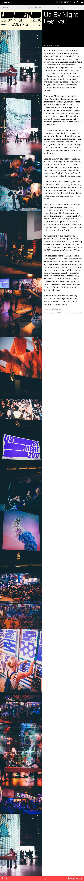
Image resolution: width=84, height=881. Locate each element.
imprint (70, 313)
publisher (35, 7)
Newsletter (75, 878)
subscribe (62, 2)
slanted (6, 2)
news (4, 7)
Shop (60, 7)
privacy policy (77, 313)
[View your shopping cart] (78, 2)
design (54, 309)
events (59, 309)
